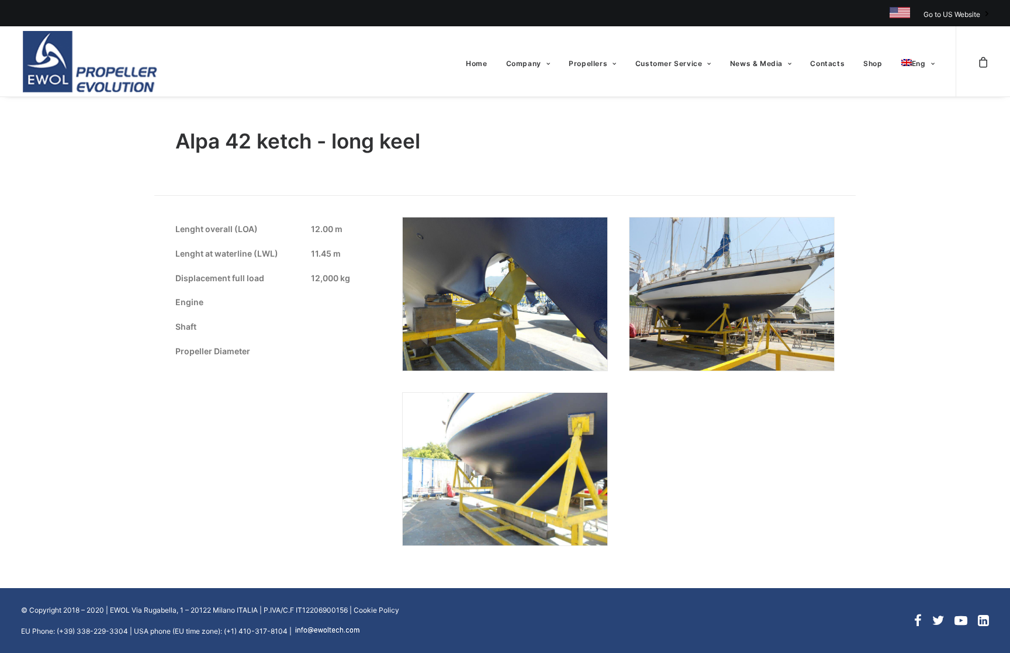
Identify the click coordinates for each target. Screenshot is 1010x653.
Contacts (827, 63)
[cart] (983, 61)
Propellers (588, 63)
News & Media (756, 63)
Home (476, 63)
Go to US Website (951, 14)
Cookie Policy (376, 610)
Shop (872, 63)
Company (523, 63)
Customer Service (669, 63)
